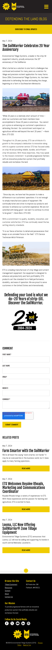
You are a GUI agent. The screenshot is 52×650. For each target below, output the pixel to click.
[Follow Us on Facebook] (7, 623)
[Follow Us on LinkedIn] (23, 623)
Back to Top (27, 645)
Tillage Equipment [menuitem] (11, 584)
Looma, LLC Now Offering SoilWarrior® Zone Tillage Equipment (19, 528)
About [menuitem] (7, 594)
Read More (26, 468)
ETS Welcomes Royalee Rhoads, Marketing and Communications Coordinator (23, 488)
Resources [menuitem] (8, 587)
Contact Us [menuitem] (9, 597)
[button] (46, 6)
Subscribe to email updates (26, 29)
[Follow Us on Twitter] (12, 623)
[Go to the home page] (13, 9)
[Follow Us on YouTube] (18, 623)
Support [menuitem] (7, 590)
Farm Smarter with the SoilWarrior (25, 451)
